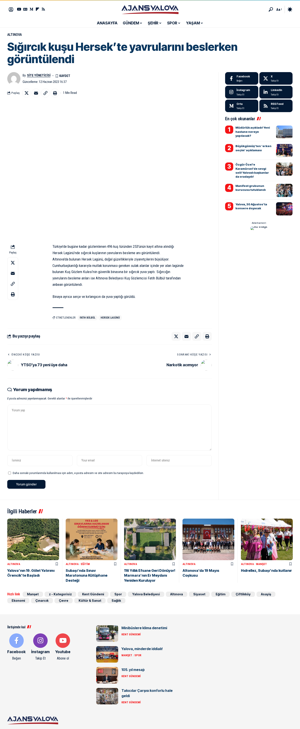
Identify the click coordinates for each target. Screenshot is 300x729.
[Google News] (25, 9)
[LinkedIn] (276, 92)
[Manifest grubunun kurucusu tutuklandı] (284, 190)
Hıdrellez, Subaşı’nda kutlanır (266, 570)
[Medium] (241, 106)
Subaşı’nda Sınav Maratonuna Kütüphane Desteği (86, 575)
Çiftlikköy (243, 594)
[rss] (276, 106)
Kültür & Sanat (90, 600)
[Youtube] (62, 647)
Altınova (14, 35)
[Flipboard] (37, 9)
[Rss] (43, 9)
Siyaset (199, 594)
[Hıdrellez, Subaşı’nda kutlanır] (267, 539)
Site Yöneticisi (39, 75)
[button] (271, 9)
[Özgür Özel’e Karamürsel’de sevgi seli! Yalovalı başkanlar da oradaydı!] (284, 169)
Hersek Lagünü (110, 317)
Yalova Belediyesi (146, 594)
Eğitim (85, 564)
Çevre (63, 600)
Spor (118, 594)
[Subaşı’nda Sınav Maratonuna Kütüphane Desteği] (91, 539)
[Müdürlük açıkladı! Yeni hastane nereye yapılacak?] (284, 132)
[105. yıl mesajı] (107, 675)
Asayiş (266, 594)
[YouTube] (19, 9)
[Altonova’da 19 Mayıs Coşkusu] (208, 539)
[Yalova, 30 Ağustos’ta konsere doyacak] (284, 208)
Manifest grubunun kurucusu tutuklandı (250, 187)
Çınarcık (42, 600)
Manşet (261, 564)
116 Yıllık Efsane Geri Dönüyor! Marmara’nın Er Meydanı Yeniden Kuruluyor (149, 575)
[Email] (36, 93)
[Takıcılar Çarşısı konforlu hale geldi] (107, 696)
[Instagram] (241, 92)
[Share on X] (26, 93)
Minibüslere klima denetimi (144, 628)
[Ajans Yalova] (150, 9)
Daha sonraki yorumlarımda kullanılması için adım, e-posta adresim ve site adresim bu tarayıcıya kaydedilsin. (78, 473)
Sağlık (116, 600)
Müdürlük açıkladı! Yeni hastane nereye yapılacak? (252, 131)
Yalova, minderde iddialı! (142, 649)
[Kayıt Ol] (11, 9)
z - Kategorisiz (60, 594)
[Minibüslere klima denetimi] (107, 633)
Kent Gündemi (93, 594)
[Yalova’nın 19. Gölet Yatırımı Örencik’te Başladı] (33, 539)
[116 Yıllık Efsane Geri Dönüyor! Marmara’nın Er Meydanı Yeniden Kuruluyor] (150, 539)
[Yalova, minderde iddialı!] (107, 654)
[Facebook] (241, 78)
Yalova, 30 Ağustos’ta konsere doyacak (251, 206)
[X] (276, 78)
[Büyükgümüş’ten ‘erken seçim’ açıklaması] (284, 150)
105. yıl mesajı (133, 669)
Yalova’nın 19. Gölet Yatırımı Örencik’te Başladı (30, 573)
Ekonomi (18, 600)
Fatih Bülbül (87, 317)
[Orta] (31, 9)
